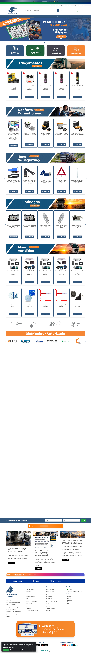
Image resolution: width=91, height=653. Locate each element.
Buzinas (28, 593)
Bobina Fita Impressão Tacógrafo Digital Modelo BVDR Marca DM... (45, 181)
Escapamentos (29, 600)
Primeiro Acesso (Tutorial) (11, 600)
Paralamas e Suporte (50, 591)
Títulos (37, 581)
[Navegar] (2, 29)
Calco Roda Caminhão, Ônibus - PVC (77, 303)
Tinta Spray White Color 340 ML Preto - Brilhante (77, 86)
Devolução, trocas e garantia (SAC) (13, 602)
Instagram (70, 596)
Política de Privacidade (11, 604)
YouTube (70, 600)
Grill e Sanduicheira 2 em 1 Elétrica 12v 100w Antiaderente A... (77, 134)
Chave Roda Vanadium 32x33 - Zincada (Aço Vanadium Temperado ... (77, 181)
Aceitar (5, 649)
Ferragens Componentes (31, 601)
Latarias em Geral (50, 589)
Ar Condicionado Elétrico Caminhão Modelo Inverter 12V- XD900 (29, 87)
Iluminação (28, 608)
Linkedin (70, 602)
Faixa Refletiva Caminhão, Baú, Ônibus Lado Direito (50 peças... (45, 304)
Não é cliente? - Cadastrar (67, 5)
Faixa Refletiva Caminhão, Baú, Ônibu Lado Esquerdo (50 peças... (61, 304)
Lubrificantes (29, 603)
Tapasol (48, 606)
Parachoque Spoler (50, 593)
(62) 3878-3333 (81, 11)
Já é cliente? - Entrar (54, 5)
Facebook (70, 598)
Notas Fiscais (56, 581)
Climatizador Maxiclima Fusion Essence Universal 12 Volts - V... (13, 272)
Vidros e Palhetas (50, 612)
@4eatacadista (18, 574)
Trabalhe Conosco (10, 613)
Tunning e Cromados (50, 608)
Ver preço (14, 97)
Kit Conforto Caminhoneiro (32, 612)
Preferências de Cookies (27, 649)
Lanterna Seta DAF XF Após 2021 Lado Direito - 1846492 (45, 226)
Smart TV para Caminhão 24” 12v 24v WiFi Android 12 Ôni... (14, 134)
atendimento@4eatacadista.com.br (75, 591)
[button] (45, 42)
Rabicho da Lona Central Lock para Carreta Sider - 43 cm (29, 181)
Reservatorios (49, 596)
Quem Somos (9, 599)
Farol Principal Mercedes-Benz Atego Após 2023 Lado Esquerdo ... (13, 226)
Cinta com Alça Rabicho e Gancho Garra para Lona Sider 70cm (13, 181)
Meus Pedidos (18, 581)
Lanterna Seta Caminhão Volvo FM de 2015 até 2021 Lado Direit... (77, 226)
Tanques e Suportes (50, 605)
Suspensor (48, 603)
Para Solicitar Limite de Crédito (12, 614)
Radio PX (48, 594)
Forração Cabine (29, 605)
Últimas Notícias (43, 525)
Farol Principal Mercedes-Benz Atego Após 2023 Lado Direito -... (29, 226)
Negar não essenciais (14, 649)
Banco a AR (28, 591)
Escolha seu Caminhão (11, 609)
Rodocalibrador (49, 600)
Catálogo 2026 (9, 616)
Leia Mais (11, 562)
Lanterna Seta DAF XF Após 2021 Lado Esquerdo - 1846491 (61, 226)
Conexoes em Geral (30, 596)
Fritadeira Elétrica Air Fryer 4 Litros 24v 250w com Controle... (45, 134)
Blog (69, 603)
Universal (48, 610)
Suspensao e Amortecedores (52, 601)
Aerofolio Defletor (30, 589)
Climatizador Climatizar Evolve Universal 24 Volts (29, 271)
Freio (27, 606)
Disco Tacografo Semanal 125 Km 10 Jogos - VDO (29, 303)
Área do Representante (81, 5)
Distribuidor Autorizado (11, 606)
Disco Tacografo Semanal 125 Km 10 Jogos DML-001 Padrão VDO (13, 304)
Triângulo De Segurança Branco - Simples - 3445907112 (61, 181)
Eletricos (28, 598)
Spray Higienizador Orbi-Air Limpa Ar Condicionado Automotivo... (45, 87)
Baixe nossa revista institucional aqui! (14, 611)
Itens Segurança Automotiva (32, 610)
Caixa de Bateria (29, 594)
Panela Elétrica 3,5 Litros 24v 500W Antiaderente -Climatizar (61, 134)
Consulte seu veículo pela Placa (12, 607)
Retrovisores (49, 598)
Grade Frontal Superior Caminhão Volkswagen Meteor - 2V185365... (13, 87)
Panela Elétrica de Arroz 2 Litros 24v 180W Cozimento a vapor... (30, 134)
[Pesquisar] (58, 10)
